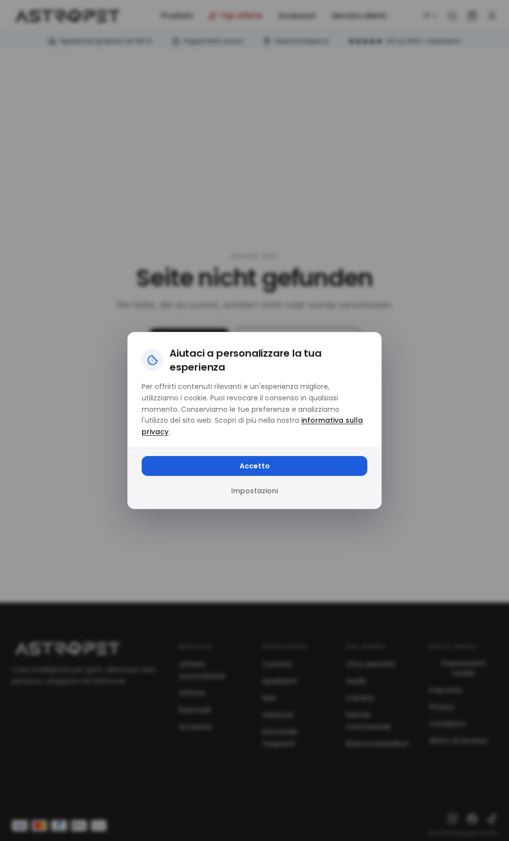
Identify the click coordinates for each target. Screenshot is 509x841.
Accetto (255, 466)
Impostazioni (254, 491)
